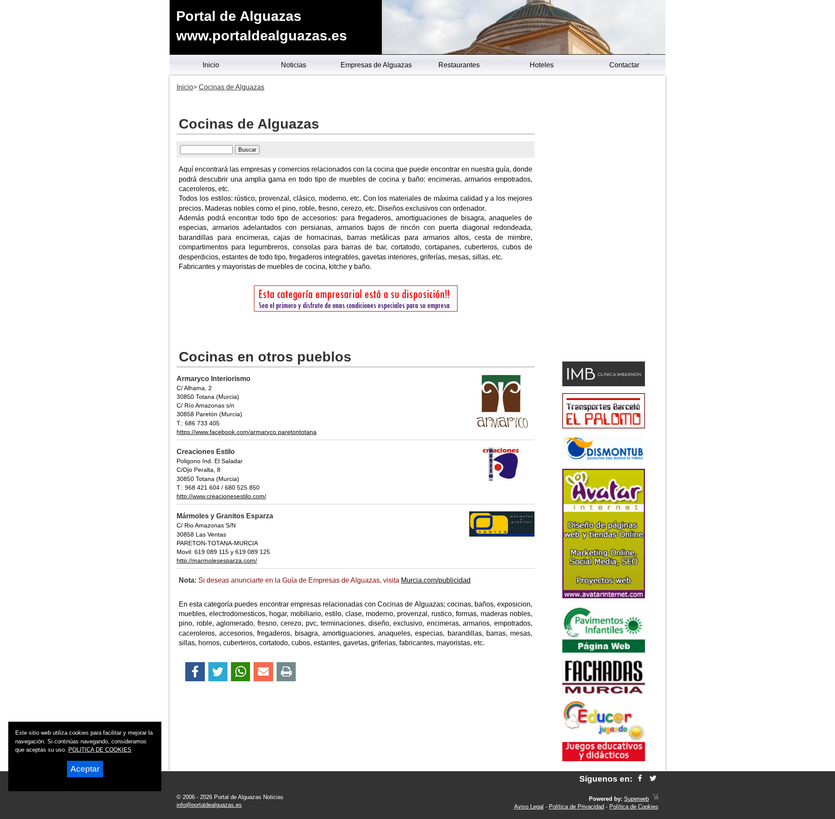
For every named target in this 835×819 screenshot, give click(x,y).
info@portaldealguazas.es (209, 805)
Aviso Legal (529, 806)
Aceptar (85, 768)
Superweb (636, 799)
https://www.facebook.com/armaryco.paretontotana (247, 431)
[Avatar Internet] (603, 596)
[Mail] (263, 672)
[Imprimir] (286, 672)
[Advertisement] (603, 220)
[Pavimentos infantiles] (603, 650)
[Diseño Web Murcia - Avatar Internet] (655, 799)
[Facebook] (195, 672)
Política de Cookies (633, 806)
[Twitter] (217, 672)
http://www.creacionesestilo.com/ (221, 496)
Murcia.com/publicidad (436, 580)
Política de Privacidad (576, 806)
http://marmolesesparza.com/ (217, 560)
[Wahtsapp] (240, 672)
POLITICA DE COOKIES (99, 749)
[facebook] (640, 778)
